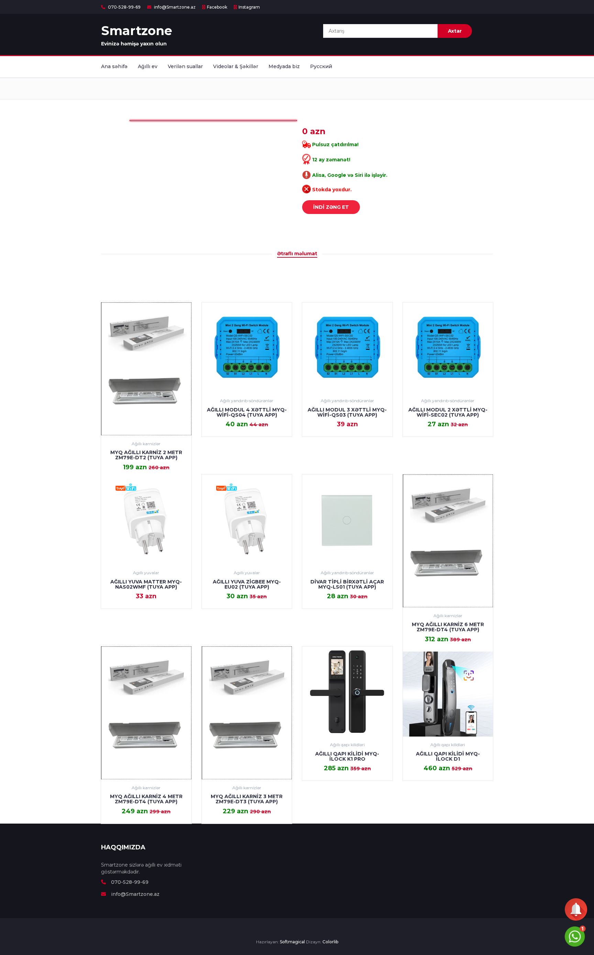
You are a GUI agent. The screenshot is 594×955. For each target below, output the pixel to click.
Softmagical (292, 941)
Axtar (455, 31)
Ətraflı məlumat (297, 253)
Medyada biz (284, 66)
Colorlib (330, 941)
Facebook (217, 7)
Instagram (249, 7)
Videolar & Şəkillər (235, 66)
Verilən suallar (185, 66)
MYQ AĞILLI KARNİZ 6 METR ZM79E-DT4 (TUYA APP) (448, 627)
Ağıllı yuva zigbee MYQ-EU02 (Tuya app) (247, 584)
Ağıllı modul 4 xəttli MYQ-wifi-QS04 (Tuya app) (247, 412)
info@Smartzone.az (174, 7)
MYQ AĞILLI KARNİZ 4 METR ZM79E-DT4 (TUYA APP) (146, 799)
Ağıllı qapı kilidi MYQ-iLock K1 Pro (347, 756)
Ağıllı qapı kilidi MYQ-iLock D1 (448, 756)
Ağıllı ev (147, 66)
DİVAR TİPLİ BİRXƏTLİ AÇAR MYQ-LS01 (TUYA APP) (347, 584)
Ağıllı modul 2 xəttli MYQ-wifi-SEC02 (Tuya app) (447, 412)
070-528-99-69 (124, 7)
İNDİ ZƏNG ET (331, 207)
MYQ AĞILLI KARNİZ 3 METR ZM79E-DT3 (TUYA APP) (247, 799)
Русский (321, 66)
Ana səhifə (114, 66)
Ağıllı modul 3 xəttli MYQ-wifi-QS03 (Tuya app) (347, 412)
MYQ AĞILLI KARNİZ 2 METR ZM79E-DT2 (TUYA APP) (146, 455)
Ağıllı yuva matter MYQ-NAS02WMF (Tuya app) (146, 584)
